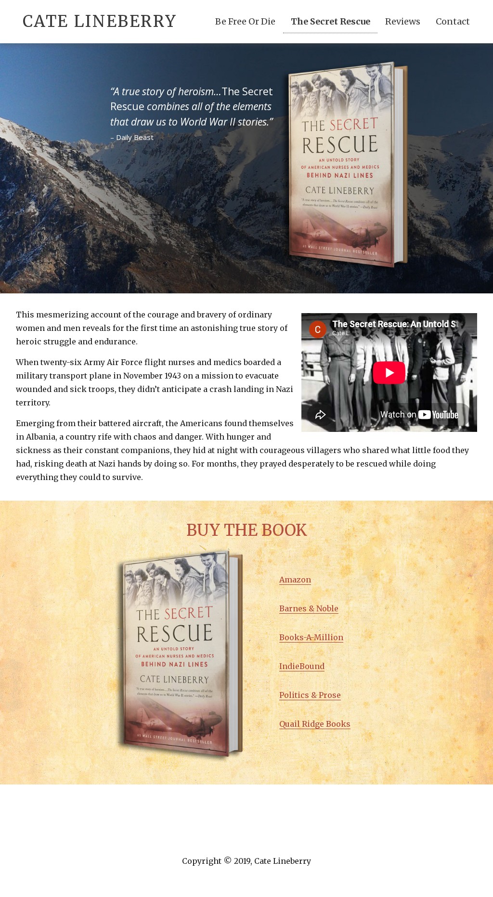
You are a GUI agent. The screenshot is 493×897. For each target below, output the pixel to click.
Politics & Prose (310, 695)
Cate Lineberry (100, 21)
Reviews (402, 21)
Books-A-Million (311, 637)
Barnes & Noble (308, 608)
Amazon (295, 579)
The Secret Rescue (330, 21)
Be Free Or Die (245, 21)
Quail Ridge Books (314, 724)
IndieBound (301, 666)
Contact (453, 21)
